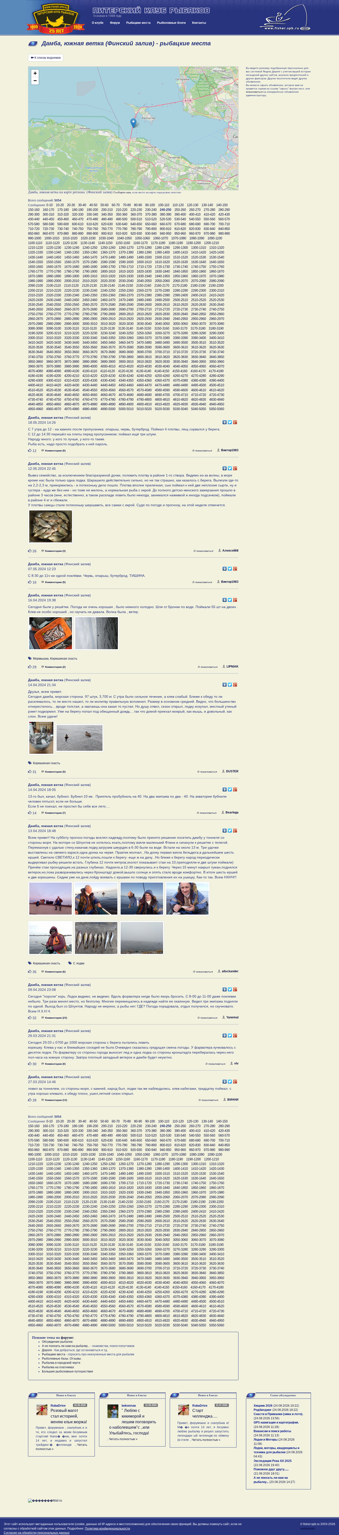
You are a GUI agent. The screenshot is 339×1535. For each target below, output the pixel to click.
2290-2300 (198, 290)
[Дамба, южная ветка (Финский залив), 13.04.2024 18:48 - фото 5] (51, 940)
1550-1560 (53, 262)
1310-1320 (216, 248)
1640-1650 (216, 262)
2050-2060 (162, 281)
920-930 (136, 233)
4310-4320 (71, 380)
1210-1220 (35, 248)
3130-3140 (125, 328)
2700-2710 (144, 309)
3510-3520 (216, 342)
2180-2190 (198, 285)
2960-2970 (216, 319)
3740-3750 (35, 357)
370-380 (151, 214)
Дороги (47, 1350)
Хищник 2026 (263, 1405)
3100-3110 (71, 328)
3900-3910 (126, 361)
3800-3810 (144, 357)
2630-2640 (216, 305)
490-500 (121, 219)
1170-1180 (158, 243)
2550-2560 (71, 305)
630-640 (121, 224)
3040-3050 (162, 324)
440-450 (48, 219)
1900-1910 (89, 276)
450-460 (63, 219)
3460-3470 (126, 342)
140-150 (222, 205)
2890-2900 (89, 319)
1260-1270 (126, 248)
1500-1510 (162, 257)
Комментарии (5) (55, 582)
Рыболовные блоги (171, 23)
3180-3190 (216, 328)
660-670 (165, 224)
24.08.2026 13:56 (266, 1418)
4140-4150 (161, 371)
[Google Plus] (235, 421)
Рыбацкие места (138, 23)
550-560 (209, 219)
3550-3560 (89, 347)
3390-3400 (198, 338)
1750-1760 (216, 267)
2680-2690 (108, 309)
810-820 (180, 229)
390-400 (180, 214)
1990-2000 (53, 281)
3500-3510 (198, 342)
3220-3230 (89, 333)
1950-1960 (180, 276)
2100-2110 (53, 285)
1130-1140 (87, 243)
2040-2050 (144, 281)
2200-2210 (35, 290)
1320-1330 (35, 252)
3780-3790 (108, 357)
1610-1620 (162, 262)
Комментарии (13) (56, 1100)
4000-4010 (108, 366)
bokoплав (129, 1405)
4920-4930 (180, 404)
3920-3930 (162, 361)
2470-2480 (126, 300)
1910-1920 (108, 276)
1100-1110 (35, 243)
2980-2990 (53, 324)
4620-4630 (35, 395)
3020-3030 (126, 324)
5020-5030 (162, 409)
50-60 (104, 205)
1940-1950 (162, 276)
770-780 (121, 229)
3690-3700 (144, 352)
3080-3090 (35, 328)
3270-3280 (180, 333)
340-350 (107, 214)
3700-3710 (162, 352)
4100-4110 (89, 371)
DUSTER (232, 771)
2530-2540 (35, 305)
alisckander (230, 971)
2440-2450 (71, 300)
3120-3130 (107, 328)
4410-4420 (53, 385)
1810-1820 (126, 271)
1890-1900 (71, 276)
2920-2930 (144, 319)
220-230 (136, 210)
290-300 (33, 214)
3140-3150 (143, 328)
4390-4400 (216, 380)
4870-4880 (89, 404)
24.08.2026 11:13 (266, 1435)
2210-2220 (53, 290)
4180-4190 (35, 376)
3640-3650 (53, 352)
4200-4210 (71, 376)
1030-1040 (106, 238)
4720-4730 (216, 395)
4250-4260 (162, 376)
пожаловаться (203, 450)
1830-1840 (162, 271)
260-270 (195, 210)
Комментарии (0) (55, 450)
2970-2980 (35, 324)
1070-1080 (178, 238)
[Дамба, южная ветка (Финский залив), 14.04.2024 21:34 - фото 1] (41, 740)
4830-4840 (216, 399)
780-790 (136, 229)
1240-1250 (89, 248)
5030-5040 (180, 409)
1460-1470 (89, 257)
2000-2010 (71, 281)
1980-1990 (35, 281)
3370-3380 (162, 338)
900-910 (107, 233)
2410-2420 (216, 295)
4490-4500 (198, 385)
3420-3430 (53, 342)
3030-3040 (144, 324)
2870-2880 (53, 319)
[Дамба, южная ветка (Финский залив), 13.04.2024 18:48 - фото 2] (96, 900)
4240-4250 (144, 376)
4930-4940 (198, 404)
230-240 (151, 210)
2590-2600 (144, 305)
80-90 (138, 205)
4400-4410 (35, 385)
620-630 (107, 224)
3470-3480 (144, 342)
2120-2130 (89, 285)
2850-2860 (216, 314)
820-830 (195, 229)
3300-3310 (35, 338)
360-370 (136, 214)
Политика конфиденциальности (107, 1528)
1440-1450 (53, 257)
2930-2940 (162, 319)
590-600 (63, 224)
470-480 (92, 219)
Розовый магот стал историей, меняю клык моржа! (69, 1416)
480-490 (107, 219)
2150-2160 (143, 285)
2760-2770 (53, 314)
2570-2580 (108, 305)
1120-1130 (70, 243)
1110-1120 (52, 243)
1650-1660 (35, 267)
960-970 (195, 233)
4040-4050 (180, 366)
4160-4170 (198, 371)
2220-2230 (71, 290)
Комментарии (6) (55, 971)
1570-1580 (89, 262)
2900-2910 (108, 319)
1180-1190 (176, 243)
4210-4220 (89, 376)
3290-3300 (216, 333)
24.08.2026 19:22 (286, 1405)
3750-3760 (53, 357)
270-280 (209, 210)
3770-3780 (89, 357)
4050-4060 (198, 366)
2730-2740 (198, 309)
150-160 (33, 210)
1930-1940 (144, 276)
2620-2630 (198, 305)
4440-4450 (108, 385)
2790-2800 (108, 314)
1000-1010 (51, 238)
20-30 (71, 205)
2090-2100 (35, 285)
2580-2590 (126, 305)
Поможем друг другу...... (271, 1469)
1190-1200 (193, 243)
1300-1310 (198, 248)
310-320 (63, 214)
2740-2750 (216, 309)
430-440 (33, 219)
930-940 (151, 233)
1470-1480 (108, 257)
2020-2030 (108, 281)
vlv (236, 1063)
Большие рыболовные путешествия (67, 1371)
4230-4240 (126, 376)
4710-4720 (198, 395)
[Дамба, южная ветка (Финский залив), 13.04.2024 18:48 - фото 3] (142, 900)
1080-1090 (196, 238)
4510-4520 (35, 390)
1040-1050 (124, 238)
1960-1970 (198, 276)
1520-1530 (198, 257)
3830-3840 (198, 357)
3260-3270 (162, 333)
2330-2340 (71, 295)
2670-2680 (89, 309)
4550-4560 (108, 390)
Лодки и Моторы (265, 1439)
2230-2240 (89, 290)
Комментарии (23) (56, 1017)
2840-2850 (198, 314)
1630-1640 (198, 262)
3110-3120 (89, 328)
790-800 (151, 229)
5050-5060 (216, 409)
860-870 (48, 233)
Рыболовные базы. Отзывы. (62, 1358)
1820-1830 (144, 271)
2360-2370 (126, 295)
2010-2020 (89, 281)
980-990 (224, 233)
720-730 (48, 229)
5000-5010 (126, 409)
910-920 (121, 233)
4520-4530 (53, 390)
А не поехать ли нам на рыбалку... (66, 1346)
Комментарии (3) (55, 551)
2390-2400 (180, 295)
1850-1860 (198, 271)
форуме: (67, 1338)
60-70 (116, 205)
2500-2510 (180, 300)
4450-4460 (126, 385)
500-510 (136, 219)
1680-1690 (89, 267)
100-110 (163, 205)
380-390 (165, 214)
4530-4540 (71, 390)
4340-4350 (126, 380)
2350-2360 (108, 295)
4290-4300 (35, 380)
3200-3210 (53, 333)
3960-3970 (35, 366)
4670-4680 (126, 395)
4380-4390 (198, 380)
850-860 (33, 233)
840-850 (224, 229)
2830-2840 (180, 314)
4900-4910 (144, 404)
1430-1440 (35, 257)
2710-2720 (162, 309)
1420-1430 (216, 252)
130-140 (207, 205)
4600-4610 (198, 390)
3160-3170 (179, 328)
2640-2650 (35, 309)
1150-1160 (123, 243)
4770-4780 (108, 399)
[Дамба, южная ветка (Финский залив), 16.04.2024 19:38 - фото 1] (51, 635)
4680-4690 (144, 395)
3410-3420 (35, 342)
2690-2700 (126, 309)
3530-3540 (53, 347)
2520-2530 (216, 300)
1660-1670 (53, 267)
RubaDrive (58, 1405)
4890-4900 (126, 404)
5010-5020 (144, 409)
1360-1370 (108, 252)
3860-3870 (53, 361)
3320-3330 (71, 338)
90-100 (150, 205)
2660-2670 (71, 309)
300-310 (48, 214)
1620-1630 (180, 262)
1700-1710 (126, 267)
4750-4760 (71, 399)
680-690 (195, 224)
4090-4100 (71, 371)
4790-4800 (144, 399)
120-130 (192, 205)
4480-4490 (180, 385)
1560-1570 (71, 262)
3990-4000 (89, 366)
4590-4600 (180, 390)
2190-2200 (216, 285)
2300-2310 (216, 290)
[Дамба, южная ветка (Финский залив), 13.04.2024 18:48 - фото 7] (141, 940)
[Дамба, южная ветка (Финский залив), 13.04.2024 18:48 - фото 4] (187, 900)
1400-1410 (180, 252)
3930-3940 (180, 361)
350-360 (121, 214)
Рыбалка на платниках (58, 1367)
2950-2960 (198, 319)
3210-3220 (71, 333)
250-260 (180, 210)
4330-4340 (108, 380)
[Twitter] (230, 421)
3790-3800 (126, 357)
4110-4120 (107, 371)
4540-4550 (89, 390)
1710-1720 (144, 267)
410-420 (209, 214)
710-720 (33, 229)
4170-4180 (216, 371)
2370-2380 (144, 295)
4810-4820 (180, 399)
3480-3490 (162, 342)
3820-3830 (180, 357)
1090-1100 (214, 238)
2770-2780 (71, 314)
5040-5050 (198, 409)
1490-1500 (144, 257)
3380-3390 (180, 338)
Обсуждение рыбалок (57, 1341)
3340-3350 (108, 338)
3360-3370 (144, 338)
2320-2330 (53, 295)
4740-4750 (53, 399)
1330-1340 (53, 252)
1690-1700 (108, 267)
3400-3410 (216, 338)
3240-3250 (126, 333)
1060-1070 (160, 238)
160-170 (48, 210)
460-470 (77, 219)
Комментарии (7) (55, 812)
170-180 (63, 210)
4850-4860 (53, 404)
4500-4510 (216, 385)
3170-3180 (198, 328)
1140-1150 (105, 243)
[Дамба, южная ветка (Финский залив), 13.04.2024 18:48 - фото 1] (51, 900)
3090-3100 (53, 328)
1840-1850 (180, 271)
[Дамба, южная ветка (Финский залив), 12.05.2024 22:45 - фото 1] (50, 528)
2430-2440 (53, 300)
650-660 (151, 224)
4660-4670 (108, 395)
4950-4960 (35, 409)
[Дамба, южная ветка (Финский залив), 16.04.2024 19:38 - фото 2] (96, 635)
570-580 (33, 224)
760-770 (107, 229)
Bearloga (232, 812)
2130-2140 (107, 285)
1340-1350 (71, 252)
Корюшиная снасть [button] (63, 658)
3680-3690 (126, 352)
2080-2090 (216, 281)
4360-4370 (162, 380)
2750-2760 (35, 314)
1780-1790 (71, 271)
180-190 (77, 210)
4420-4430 (71, 385)
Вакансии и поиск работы (272, 1431)
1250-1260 (108, 248)
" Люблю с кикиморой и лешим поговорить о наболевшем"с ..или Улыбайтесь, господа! (132, 1421)
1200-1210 (211, 243)
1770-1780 (53, 271)
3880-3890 (89, 361)
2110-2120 (71, 285)
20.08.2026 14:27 (282, 1482)
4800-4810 (162, 399)
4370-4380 (180, 380)
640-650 (136, 224)
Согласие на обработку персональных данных (36, 1533)
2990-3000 (71, 324)
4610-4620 (216, 390)
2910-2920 (126, 319)
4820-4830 (198, 399)
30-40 (82, 205)
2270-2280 (162, 290)
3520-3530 (35, 347)
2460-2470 (108, 300)
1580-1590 (108, 262)
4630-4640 (53, 395)
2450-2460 (89, 300)
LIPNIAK (232, 666)
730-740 (63, 229)
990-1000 (34, 238)
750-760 (92, 229)
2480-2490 (144, 300)
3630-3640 (35, 352)
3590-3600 (162, 347)
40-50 (93, 205)
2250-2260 (126, 290)
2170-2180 (179, 285)
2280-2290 (180, 290)
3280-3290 (198, 333)
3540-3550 (71, 347)
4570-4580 (144, 390)
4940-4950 (216, 404)
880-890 (77, 233)
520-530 (165, 219)
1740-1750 (198, 267)
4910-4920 (162, 404)
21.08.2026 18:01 (266, 1473)
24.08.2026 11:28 (266, 1427)
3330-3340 (89, 338)
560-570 (224, 219)
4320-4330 (89, 380)
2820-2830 (162, 314)
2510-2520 (198, 300)
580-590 (48, 224)
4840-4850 (35, 404)
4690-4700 (162, 395)
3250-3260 (144, 333)
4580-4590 (162, 390)
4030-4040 (162, 366)
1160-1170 (140, 243)
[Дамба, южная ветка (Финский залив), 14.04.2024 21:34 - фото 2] (79, 740)
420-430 (224, 214)
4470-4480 (162, 385)
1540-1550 (35, 262)
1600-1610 (144, 262)
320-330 (77, 214)
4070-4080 (35, 371)
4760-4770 (89, 399)
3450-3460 (108, 342)
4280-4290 (216, 376)
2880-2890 (71, 319)
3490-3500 (180, 342)
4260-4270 (180, 376)
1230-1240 (71, 248)
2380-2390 (162, 295)
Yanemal (232, 1017)
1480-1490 (126, 257)
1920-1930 (126, 276)
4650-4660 (89, 395)
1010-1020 (70, 238)
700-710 (224, 224)
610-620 (92, 224)
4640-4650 (71, 395)
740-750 (77, 229)
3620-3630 (216, 347)
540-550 (195, 219)
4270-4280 (198, 376)
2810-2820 (144, 314)
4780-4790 (126, 399)
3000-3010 (89, 324)
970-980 (209, 233)
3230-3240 (108, 333)
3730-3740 (216, 352)
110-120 (178, 205)
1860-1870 (216, 271)
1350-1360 (89, 252)
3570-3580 (126, 347)
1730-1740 (180, 267)
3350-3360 (126, 338)
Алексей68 (230, 550)
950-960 (180, 233)
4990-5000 (108, 409)
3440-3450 (89, 342)
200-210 (107, 210)
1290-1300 (180, 248)
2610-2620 (180, 305)
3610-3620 (198, 347)
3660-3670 (89, 352)
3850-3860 (35, 361)
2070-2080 (198, 281)
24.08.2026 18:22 (285, 1410)
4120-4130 (125, 371)
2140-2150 (125, 285)
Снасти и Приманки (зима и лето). (278, 1414)
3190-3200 (35, 333)
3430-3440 (71, 342)
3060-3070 (198, 324)
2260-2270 (144, 290)
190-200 (92, 210)
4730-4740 (35, 399)
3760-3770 (71, 357)
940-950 (165, 233)
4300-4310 (53, 380)
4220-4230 (108, 376)
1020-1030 (88, 238)
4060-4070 (216, 366)
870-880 (63, 233)
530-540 (180, 219)
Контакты (199, 23)
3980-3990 (71, 366)
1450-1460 (71, 257)
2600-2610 (162, 305)
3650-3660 (71, 352)
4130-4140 (143, 371)
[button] (133, 123)
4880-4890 (108, 404)
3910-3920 (144, 361)
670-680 (180, 224)
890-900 (92, 233)
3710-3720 (180, 352)
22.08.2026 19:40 (266, 1465)
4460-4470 (144, 385)
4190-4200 (53, 376)
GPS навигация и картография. (276, 1422)
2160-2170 (161, 285)
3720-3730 (198, 352)
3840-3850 (216, 357)
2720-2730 (180, 309)
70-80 (127, 205)
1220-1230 (53, 248)
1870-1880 (35, 276)
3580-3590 (144, 347)
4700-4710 (180, 395)
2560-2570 (89, 305)
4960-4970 (53, 409)
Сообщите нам (122, 192)
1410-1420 (198, 252)
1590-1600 (126, 262)
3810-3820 (162, 357)
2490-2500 (162, 300)
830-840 (209, 229)
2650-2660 (53, 309)
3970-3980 (53, 366)
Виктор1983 (229, 450)
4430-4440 (89, 385)
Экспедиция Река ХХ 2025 (273, 1461)
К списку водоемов (47, 57)
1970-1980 (216, 276)
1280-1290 (162, 248)
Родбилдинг (262, 1410)
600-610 (77, 224)
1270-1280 (144, 248)
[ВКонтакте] (224, 421)
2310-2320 (35, 295)
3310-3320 (53, 338)
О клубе (97, 23)
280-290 (224, 210)
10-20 (60, 205)
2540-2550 (53, 305)
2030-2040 (126, 281)
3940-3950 (198, 361)
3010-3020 (108, 324)
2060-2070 (180, 281)
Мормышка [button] (41, 658)
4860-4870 (71, 404)
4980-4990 (89, 409)
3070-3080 (216, 324)
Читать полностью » (123, 1439)
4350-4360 (144, 380)
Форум (115, 23)
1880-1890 (53, 276)
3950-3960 (216, 361)
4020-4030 (144, 366)
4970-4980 (71, 409)
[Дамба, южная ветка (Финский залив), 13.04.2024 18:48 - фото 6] (96, 940)
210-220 (121, 210)
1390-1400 (162, 252)
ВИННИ (232, 1099)
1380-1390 (144, 252)
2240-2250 (108, 290)
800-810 (165, 229)
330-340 (92, 214)
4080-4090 (53, 371)
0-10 (49, 205)
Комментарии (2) (55, 667)
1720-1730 (162, 267)
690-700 (209, 224)
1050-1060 (142, 238)
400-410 (195, 214)
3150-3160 (161, 328)
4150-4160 (179, 371)
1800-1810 (108, 271)
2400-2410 (198, 295)
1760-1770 (35, 271)
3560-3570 (108, 347)
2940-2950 (180, 319)
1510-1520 (180, 257)
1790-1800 (89, 271)
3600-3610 (180, 347)
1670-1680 (71, 267)
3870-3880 (71, 361)
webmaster (307, 1528)
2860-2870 (35, 319)
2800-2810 (126, 314)
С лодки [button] (78, 963)
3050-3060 (180, 324)
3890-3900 (108, 361)
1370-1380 (126, 252)
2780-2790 (89, 314)
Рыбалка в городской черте (61, 1363)
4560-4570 (126, 390)
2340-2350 (89, 295)
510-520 (151, 219)
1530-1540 (216, 257)
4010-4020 (126, 366)
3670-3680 (108, 352)
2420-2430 (35, 300)
